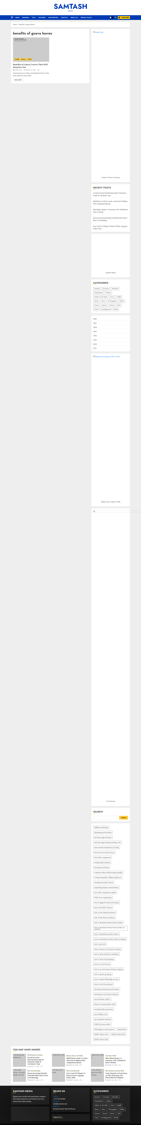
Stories (112, 305)
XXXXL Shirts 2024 (101, 1034)
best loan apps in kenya (102, 837)
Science (23, 59)
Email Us (56, 1101)
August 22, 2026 (31, 70)
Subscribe (125, 17)
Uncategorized (106, 309)
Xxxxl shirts (122, 1029)
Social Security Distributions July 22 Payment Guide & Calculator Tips (35, 1060)
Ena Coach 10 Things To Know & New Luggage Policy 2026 (75, 1075)
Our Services (53, 17)
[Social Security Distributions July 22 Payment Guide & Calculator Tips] (19, 1060)
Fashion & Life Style (100, 297)
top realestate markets (102, 1019)
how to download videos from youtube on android (109, 928)
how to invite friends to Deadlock (106, 954)
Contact (64, 17)
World (29, 59)
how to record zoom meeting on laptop (108, 969)
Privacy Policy (86, 17)
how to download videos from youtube (108, 922)
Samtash (70, 6)
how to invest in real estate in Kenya (107, 949)
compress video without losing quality (108, 872)
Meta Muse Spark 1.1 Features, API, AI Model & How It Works (115, 1060)
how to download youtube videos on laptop (110, 939)
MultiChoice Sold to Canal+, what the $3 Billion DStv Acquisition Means (77, 1060)
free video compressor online (105, 892)
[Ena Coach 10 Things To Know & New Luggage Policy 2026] (58, 1075)
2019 (95, 340)
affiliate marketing (101, 827)
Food (112, 297)
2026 (95, 319)
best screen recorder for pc (104, 852)
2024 (95, 327)
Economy (106, 288)
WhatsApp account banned (104, 1029)
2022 (95, 336)
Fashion (108, 293)
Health (17, 59)
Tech (33, 17)
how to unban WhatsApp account (106, 979)
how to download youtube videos (106, 934)
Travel (96, 309)
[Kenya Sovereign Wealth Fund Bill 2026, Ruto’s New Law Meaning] (19, 1075)
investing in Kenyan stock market (106, 989)
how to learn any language (104, 959)
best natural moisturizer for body (106, 847)
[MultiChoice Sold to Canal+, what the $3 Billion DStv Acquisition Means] (58, 1060)
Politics (122, 301)
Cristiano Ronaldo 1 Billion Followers (107, 877)
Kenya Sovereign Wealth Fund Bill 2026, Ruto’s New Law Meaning (37, 1075)
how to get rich (99, 944)
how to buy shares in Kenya (104, 917)
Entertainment (98, 293)
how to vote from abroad (103, 984)
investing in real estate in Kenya (106, 994)
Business (25, 17)
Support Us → (58, 1117)
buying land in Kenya (102, 862)
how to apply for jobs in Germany (106, 902)
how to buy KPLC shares (103, 907)
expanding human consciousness (106, 887)
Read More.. (18, 80)
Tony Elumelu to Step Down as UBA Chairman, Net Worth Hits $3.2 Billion (116, 1075)
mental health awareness (103, 1009)
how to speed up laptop (102, 974)
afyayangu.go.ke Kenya (102, 832)
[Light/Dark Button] (111, 17)
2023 (95, 331)
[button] (115, 17)
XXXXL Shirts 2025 (118, 1034)
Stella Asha (18, 70)
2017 (95, 348)
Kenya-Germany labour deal (104, 1004)
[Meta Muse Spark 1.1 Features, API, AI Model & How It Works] (97, 1060)
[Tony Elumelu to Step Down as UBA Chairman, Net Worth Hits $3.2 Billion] (97, 1075)
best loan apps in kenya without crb (107, 842)
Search (98, 811)
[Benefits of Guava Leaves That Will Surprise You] (31, 49)
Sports (105, 305)
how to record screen (102, 964)
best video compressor (102, 857)
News (17, 17)
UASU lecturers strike (102, 1024)
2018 (95, 344)
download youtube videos (103, 882)
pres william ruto (100, 1014)
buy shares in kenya (101, 867)
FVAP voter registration (103, 897)
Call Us (55, 1096)
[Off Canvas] (12, 17)
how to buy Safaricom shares (104, 912)
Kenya (96, 301)
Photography (112, 301)
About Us (74, 17)
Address (56, 1106)
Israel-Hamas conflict (102, 999)
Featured (41, 17)
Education (115, 288)
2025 (95, 323)
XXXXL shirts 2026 (101, 1039)
